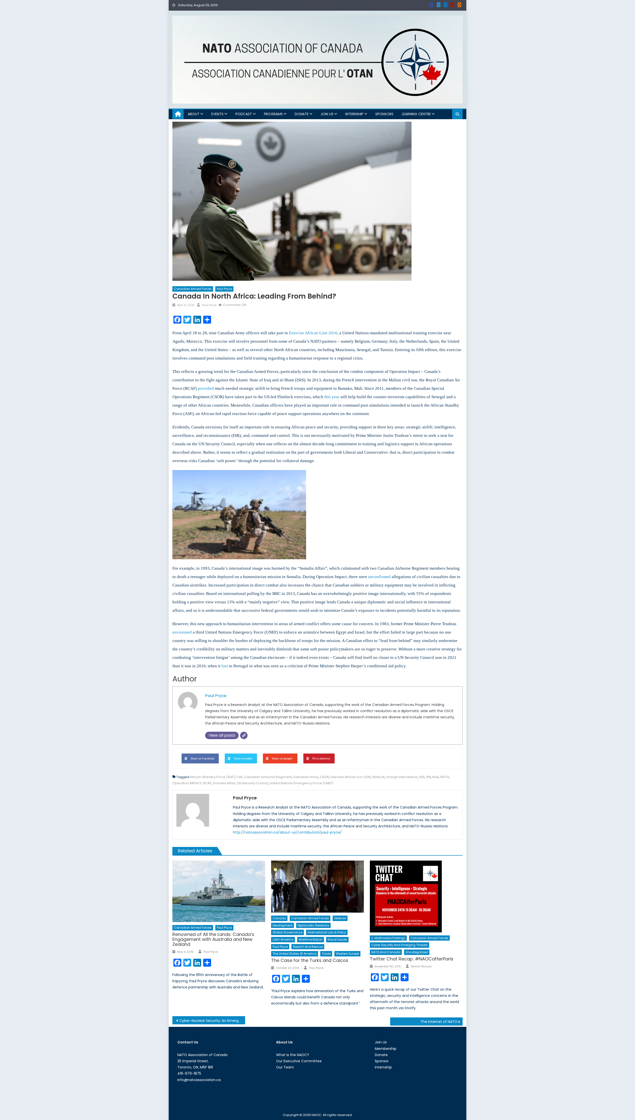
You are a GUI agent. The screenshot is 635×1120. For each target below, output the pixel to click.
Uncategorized (417, 952)
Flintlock (378, 777)
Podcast (243, 114)
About (193, 114)
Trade (326, 954)
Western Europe (347, 954)
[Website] (244, 735)
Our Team (285, 1067)
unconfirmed (379, 576)
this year (331, 396)
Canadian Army (305, 777)
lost (225, 666)
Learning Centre (416, 114)
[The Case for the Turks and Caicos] (317, 887)
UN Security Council (252, 783)
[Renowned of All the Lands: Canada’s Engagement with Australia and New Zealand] (218, 891)
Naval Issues (337, 939)
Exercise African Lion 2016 (313, 333)
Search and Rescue (308, 947)
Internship (354, 114)
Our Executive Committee (299, 1061)
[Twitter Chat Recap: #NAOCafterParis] (416, 896)
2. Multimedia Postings (388, 938)
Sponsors (384, 114)
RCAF (207, 783)
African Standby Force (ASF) (212, 777)
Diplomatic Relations (313, 925)
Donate (302, 114)
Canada (279, 918)
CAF (239, 777)
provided (206, 388)
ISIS (422, 777)
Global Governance (287, 932)
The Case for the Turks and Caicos (309, 960)
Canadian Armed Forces (193, 289)
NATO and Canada (385, 952)
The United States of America (295, 954)
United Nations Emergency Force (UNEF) (301, 783)
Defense (340, 918)
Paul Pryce (224, 289)
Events (217, 114)
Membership (385, 1048)
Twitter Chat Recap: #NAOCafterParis (411, 959)
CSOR (324, 777)
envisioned (182, 632)
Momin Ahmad (421, 966)
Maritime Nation (310, 939)
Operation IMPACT (187, 783)
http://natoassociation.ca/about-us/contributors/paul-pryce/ (287, 832)
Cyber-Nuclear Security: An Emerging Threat (212, 1020)
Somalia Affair (224, 783)
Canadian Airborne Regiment (267, 777)
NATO (444, 777)
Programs (273, 114)
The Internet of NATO (438, 1021)
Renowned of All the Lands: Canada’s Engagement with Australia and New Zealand (213, 939)
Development (282, 925)
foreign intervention (402, 777)
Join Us (326, 114)
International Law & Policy (327, 932)
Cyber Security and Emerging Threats (399, 945)
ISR (428, 777)
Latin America (283, 939)
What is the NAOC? (292, 1054)
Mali (435, 777)
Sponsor (382, 1061)
